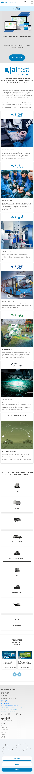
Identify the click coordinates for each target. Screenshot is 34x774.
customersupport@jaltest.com (9, 705)
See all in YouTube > (7, 671)
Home (3, 707)
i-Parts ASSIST (5, 729)
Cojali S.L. (3, 726)
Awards (3, 737)
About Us (3, 736)
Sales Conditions (10, 707)
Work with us (19, 707)
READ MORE (17, 57)
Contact (3, 734)
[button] (3, 37)
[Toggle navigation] (32, 2)
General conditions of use (8, 711)
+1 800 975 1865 (5, 703)
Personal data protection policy (10, 709)
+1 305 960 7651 (5, 700)
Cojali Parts (4, 727)
